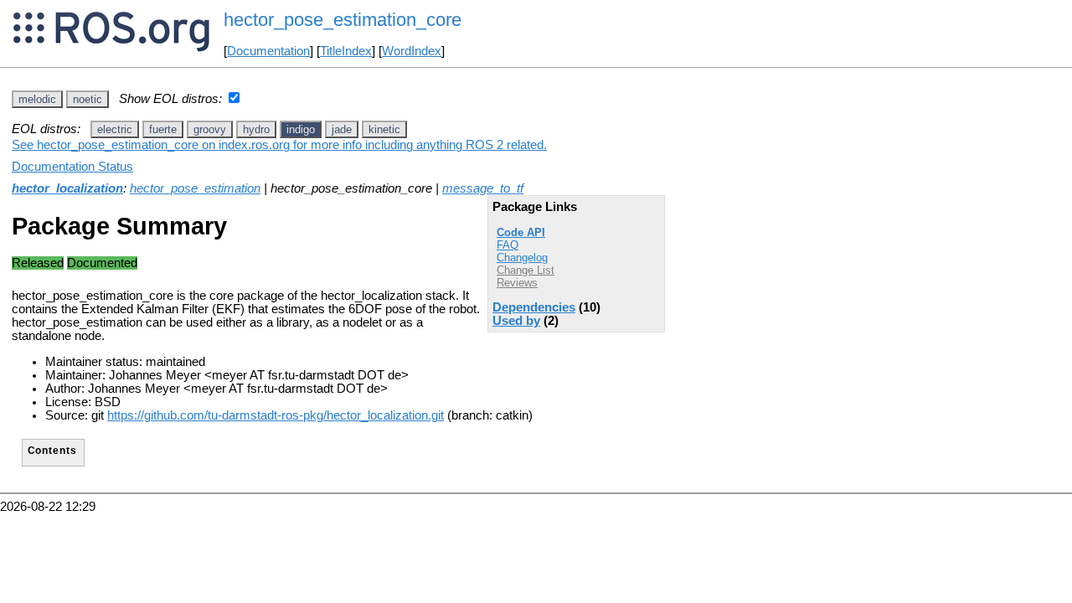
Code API (521, 232)
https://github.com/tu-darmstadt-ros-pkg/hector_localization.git (275, 415)
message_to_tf (482, 188)
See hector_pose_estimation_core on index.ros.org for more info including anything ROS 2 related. (279, 145)
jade (342, 129)
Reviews (517, 282)
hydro (256, 129)
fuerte (163, 129)
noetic (87, 99)
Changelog (522, 257)
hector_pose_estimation (195, 188)
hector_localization (67, 188)
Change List (525, 270)
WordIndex (411, 51)
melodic (37, 99)
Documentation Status (72, 166)
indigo (300, 129)
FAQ (507, 245)
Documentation (268, 51)
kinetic (384, 129)
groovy (209, 129)
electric (114, 129)
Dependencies (533, 307)
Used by (516, 320)
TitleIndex (346, 51)
